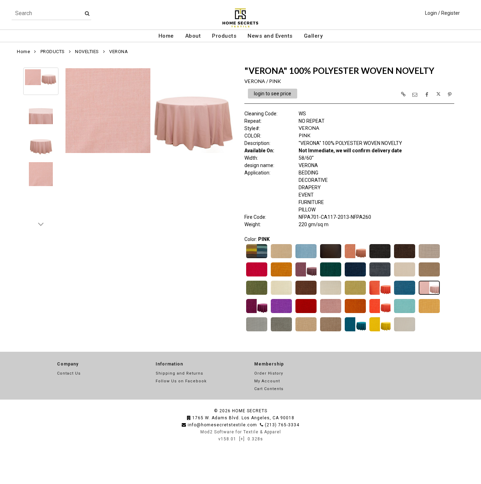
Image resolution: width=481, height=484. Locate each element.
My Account (267, 381)
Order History (268, 373)
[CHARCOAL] (380, 257)
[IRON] (380, 276)
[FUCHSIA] (256, 276)
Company (68, 364)
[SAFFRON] (380, 312)
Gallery (313, 36)
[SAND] (429, 312)
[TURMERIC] (380, 330)
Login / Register (442, 13)
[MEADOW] (256, 294)
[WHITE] (404, 330)
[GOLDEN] (281, 276)
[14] (256, 257)
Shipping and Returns (179, 373)
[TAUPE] (330, 330)
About (193, 36)
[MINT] (281, 294)
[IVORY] (404, 276)
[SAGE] (404, 312)
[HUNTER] (330, 276)
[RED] (306, 312)
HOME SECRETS (249, 410)
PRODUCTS (52, 51)
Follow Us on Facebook (181, 381)
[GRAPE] (306, 276)
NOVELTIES (87, 51)
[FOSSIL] (429, 257)
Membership (269, 364)
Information (169, 364)
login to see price (272, 93)
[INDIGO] (355, 276)
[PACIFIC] (404, 294)
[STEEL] (281, 330)
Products (224, 36)
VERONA (118, 51)
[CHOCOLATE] (404, 257)
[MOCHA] (306, 294)
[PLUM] (256, 312)
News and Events (270, 36)
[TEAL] (355, 330)
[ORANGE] (380, 294)
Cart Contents (268, 389)
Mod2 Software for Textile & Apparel (240, 431)
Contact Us (69, 373)
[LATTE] (429, 276)
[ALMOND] (281, 257)
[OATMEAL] (330, 294)
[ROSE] (330, 312)
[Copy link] (403, 94)
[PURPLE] (281, 312)
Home (166, 36)
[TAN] (306, 330)
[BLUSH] (355, 257)
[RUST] (355, 312)
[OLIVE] (355, 294)
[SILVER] (256, 330)
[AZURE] (306, 257)
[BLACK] (330, 257)
